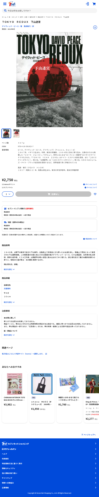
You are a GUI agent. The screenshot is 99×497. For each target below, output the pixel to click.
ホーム (4, 17)
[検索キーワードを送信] (5, 10)
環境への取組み (8, 483)
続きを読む (8, 269)
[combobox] (49, 10)
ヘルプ (4, 454)
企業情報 (5, 487)
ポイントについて (91, 184)
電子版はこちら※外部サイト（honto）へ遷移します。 (23, 354)
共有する (95, 27)
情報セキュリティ (8, 468)
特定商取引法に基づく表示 (12, 463)
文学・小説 (23, 17)
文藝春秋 (7, 288)
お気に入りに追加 (95, 194)
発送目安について (91, 239)
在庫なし (55, 194)
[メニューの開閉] (5, 4)
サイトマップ (7, 478)
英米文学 (40, 17)
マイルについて (92, 187)
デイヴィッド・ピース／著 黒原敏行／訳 (18, 26)
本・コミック (13, 17)
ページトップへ (90, 434)
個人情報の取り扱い (9, 473)
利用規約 (5, 458)
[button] (6, 133)
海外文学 (32, 17)
